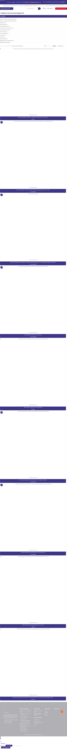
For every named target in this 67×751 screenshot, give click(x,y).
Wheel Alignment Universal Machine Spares (6, 40)
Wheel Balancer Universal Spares (5, 42)
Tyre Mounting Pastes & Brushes (5, 29)
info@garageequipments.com (35, 2)
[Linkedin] (55, 715)
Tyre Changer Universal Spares (4, 26)
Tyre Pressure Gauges (3, 31)
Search (39, 8)
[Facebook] (55, 711)
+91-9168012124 (25, 2)
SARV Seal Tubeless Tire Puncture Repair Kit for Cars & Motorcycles (33, 552)
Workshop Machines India (61, 8)
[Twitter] (58, 711)
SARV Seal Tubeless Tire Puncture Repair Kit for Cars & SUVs (33, 625)
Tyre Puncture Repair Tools (4, 33)
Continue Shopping (5, 747)
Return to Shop (9, 745)
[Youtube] (58, 715)
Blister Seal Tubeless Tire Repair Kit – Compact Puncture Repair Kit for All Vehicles (33, 117)
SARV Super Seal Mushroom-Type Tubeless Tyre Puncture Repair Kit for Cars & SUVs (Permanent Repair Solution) (33, 697)
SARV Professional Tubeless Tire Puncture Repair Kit (33, 407)
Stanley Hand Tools (3, 22)
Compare (65, 50)
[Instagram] (62, 711)
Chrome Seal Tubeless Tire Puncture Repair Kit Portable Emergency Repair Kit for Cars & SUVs (33, 189)
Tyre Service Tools (3, 35)
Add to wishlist (65, 54)
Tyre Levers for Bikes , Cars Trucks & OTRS (6, 28)
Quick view (65, 52)
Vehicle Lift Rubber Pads (4, 38)
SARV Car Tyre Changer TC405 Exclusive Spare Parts (8, 19)
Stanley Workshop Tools (4, 24)
